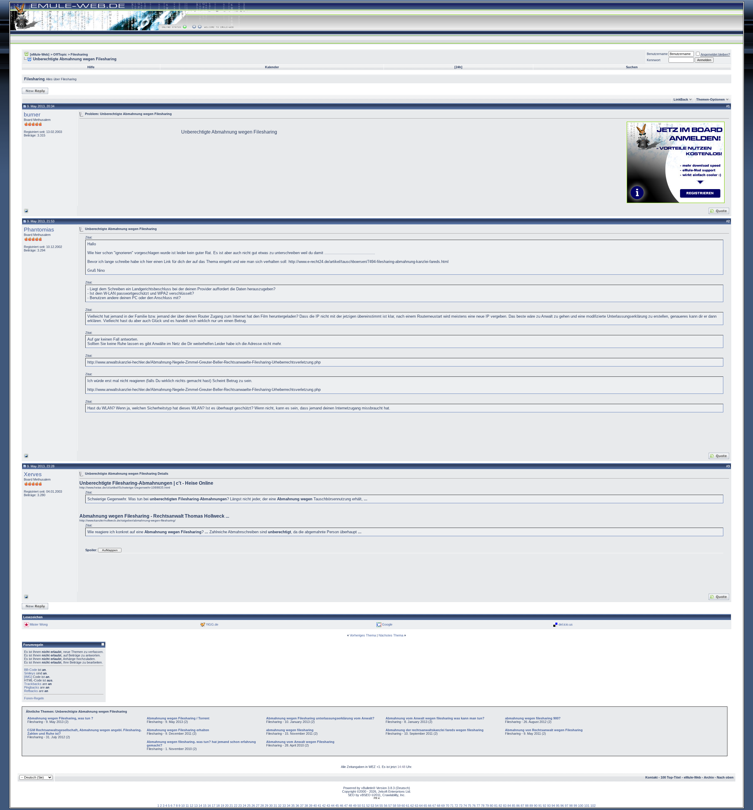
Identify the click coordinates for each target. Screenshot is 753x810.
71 (452, 805)
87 (522, 805)
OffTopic (60, 54)
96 (562, 805)
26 (253, 805)
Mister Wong (39, 624)
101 (586, 805)
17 (213, 805)
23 (240, 805)
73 (460, 805)
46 (341, 805)
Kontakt (651, 777)
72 (456, 805)
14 (200, 805)
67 (434, 805)
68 (438, 805)
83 (505, 805)
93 (549, 805)
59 (399, 805)
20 (227, 805)
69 (443, 805)
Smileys (29, 673)
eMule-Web (692, 777)
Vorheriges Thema (363, 635)
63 (416, 805)
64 (421, 805)
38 (306, 805)
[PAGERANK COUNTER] (376, 798)
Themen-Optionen (710, 99)
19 (222, 805)
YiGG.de (212, 624)
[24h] (458, 67)
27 (257, 805)
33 (284, 805)
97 (566, 805)
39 (310, 805)
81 (496, 805)
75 (469, 805)
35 (293, 805)
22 (235, 805)
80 (491, 805)
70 (447, 805)
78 (482, 805)
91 (540, 805)
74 (465, 805)
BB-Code (30, 669)
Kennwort (653, 60)
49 (354, 805)
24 (244, 805)
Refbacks (31, 691)
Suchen (632, 67)
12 (191, 805)
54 (377, 805)
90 (535, 805)
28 (262, 805)
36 (297, 805)
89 (531, 805)
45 (337, 805)
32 (279, 805)
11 (187, 805)
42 (324, 805)
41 (319, 805)
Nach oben (725, 777)
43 (328, 805)
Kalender (272, 67)
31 (275, 805)
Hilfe (90, 67)
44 (332, 805)
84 (509, 805)
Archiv (709, 777)
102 (593, 805)
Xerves (33, 474)
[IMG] (28, 677)
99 (575, 805)
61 (407, 805)
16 (209, 805)
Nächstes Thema (391, 635)
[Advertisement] (128, 162)
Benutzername (657, 54)
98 (571, 805)
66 (430, 805)
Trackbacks (32, 684)
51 (363, 805)
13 (196, 805)
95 (557, 805)
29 (266, 805)
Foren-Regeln (34, 698)
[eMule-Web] (39, 54)
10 (183, 805)
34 (288, 805)
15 (204, 805)
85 (513, 805)
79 (487, 805)
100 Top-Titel (671, 777)
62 (412, 805)
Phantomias (39, 229)
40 (315, 805)
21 (231, 805)
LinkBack (681, 99)
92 (544, 805)
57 (390, 805)
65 (425, 805)
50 (359, 805)
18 (218, 805)
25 (249, 805)
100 (580, 805)
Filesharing (79, 54)
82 (500, 805)
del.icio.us (566, 624)
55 (381, 805)
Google (387, 624)
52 (368, 805)
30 (271, 805)
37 (302, 805)
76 (474, 805)
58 (394, 805)
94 (553, 805)
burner (32, 114)
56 (385, 805)
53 (372, 805)
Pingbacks (31, 687)
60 (403, 805)
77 (478, 805)
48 (350, 805)
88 (527, 805)
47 (346, 805)
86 (518, 805)
